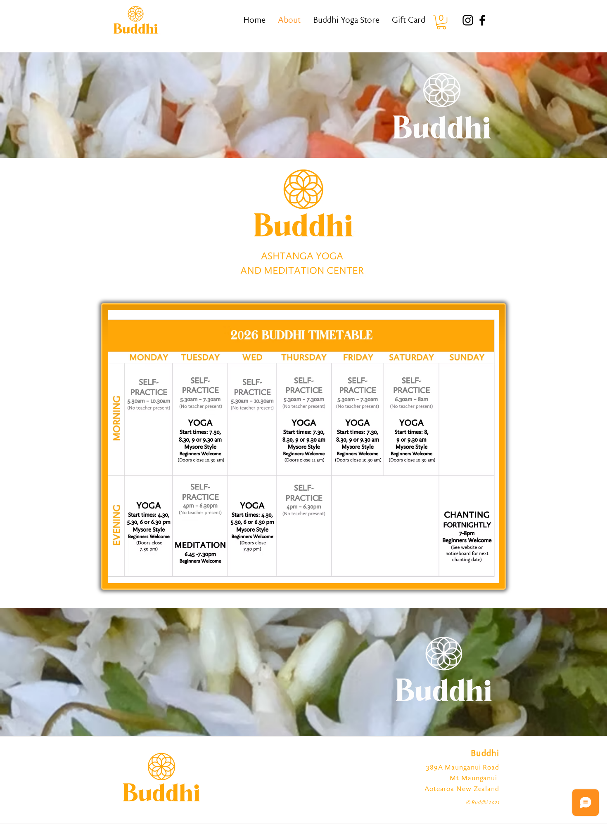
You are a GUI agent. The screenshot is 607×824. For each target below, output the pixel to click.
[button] (441, 22)
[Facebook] (482, 20)
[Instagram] (468, 20)
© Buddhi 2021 (482, 803)
